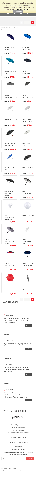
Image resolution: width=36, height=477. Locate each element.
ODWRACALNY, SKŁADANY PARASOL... (8, 193)
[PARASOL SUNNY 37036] (27, 132)
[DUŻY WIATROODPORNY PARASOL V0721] (10, 206)
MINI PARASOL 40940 (10, 288)
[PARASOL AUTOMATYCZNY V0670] (27, 182)
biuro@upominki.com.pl (18, 439)
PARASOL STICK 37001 (10, 119)
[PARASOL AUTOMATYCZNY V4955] (27, 230)
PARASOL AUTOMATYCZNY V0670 (26, 193)
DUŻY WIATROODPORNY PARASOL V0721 (9, 217)
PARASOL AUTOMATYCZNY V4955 (26, 241)
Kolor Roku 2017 (9, 309)
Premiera (7, 384)
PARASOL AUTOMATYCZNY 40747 (26, 73)
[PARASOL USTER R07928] (10, 37)
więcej (28, 325)
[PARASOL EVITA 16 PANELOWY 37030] (10, 132)
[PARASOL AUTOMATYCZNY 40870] (10, 254)
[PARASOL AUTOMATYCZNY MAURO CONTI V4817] (10, 230)
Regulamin (18, 446)
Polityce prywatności (22, 9)
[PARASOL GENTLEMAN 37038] (27, 83)
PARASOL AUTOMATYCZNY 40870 (9, 265)
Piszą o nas (8, 358)
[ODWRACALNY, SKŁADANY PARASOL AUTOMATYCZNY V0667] (10, 182)
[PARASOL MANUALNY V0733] (27, 206)
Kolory (6, 334)
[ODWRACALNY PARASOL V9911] (27, 37)
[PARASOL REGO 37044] (27, 157)
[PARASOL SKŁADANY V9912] (10, 61)
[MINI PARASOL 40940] (10, 278)
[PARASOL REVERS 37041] (10, 156)
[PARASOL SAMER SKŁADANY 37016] (27, 108)
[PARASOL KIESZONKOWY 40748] (10, 85)
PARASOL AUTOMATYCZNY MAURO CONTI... (9, 241)
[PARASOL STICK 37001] (10, 108)
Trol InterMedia (12, 468)
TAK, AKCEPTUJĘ (18, 11)
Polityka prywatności (18, 449)
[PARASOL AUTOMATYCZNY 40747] (27, 61)
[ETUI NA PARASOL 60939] (27, 278)
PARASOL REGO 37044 (28, 167)
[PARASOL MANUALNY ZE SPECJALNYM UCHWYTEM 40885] (27, 254)
